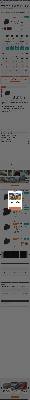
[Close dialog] (20, 191)
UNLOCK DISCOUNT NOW (15, 207)
